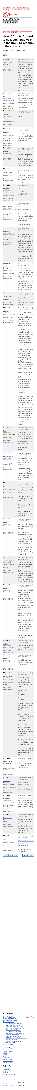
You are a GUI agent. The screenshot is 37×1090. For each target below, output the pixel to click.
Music (20, 9)
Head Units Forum (12, 1039)
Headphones (13, 9)
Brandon (6, 188)
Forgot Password (8, 1051)
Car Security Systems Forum (15, 1033)
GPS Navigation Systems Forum (16, 1038)
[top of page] (3, 59)
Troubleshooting (8, 1059)
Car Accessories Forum (13, 1023)
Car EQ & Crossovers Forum (15, 1028)
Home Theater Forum (10, 1020)
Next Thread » (28, 855)
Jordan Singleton (8, 561)
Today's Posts (30, 1017)
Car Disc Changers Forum (14, 1026)
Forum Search (10, 22)
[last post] (6, 59)
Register (5, 1054)
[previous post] (4, 93)
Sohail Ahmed (7, 676)
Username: (8, 50)
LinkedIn (5, 1072)
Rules (4, 1056)
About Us (5, 1085)
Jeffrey (5, 644)
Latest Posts (7, 8)
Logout (5, 1053)
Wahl (4, 839)
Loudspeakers (21, 8)
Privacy (25, 1085)
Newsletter (19, 1085)
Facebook (6, 1069)
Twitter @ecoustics (9, 1074)
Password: (21, 50)
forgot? (24, 50)
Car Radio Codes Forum (14, 1031)
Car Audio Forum (8, 1022)
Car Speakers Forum (12, 1034)
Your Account (7, 1062)
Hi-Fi (13, 8)
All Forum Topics (8, 1044)
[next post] (4, 59)
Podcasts (26, 9)
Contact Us (12, 1085)
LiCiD (5, 267)
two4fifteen (6, 132)
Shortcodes (6, 1057)
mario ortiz (6, 781)
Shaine (5, 97)
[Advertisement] (18, 934)
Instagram (6, 1071)
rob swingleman (8, 456)
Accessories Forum (9, 1043)
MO (4, 431)
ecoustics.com (14, 1082)
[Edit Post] (32, 59)
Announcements (8, 1061)
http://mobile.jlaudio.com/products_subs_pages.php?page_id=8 (25, 843)
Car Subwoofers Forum (13, 1036)
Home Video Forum (9, 1018)
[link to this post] (8, 59)
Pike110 (5, 151)
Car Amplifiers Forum (13, 1025)
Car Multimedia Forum (13, 1030)
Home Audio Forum (9, 1017)
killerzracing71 (7, 206)
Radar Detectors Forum (13, 1041)
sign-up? (10, 50)
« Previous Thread (10, 855)
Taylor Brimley (7, 62)
